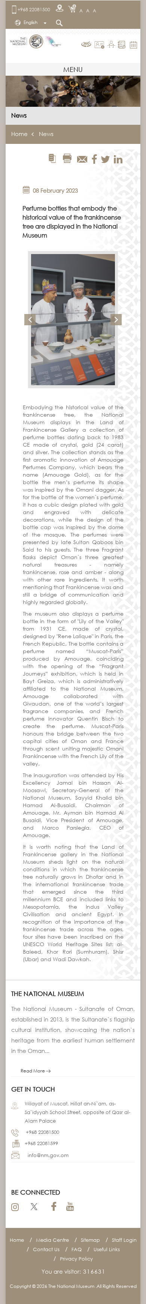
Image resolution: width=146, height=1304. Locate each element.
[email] (82, 160)
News (46, 133)
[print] (67, 159)
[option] (73, 319)
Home (19, 133)
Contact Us (46, 1249)
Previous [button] (30, 319)
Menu (73, 69)
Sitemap (90, 1240)
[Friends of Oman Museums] (100, 45)
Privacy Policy (76, 1259)
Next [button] (116, 319)
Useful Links (107, 1249)
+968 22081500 (34, 9)
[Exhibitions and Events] (112, 44)
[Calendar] (134, 44)
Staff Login (124, 1240)
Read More (33, 1071)
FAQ (77, 1249)
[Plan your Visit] (122, 44)
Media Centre (52, 1240)
